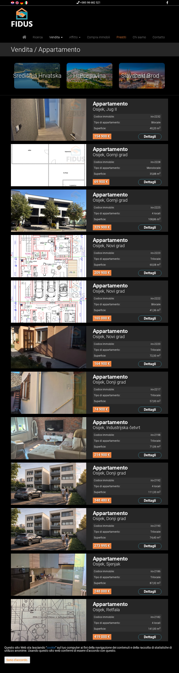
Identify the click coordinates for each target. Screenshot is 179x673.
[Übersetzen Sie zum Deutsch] (22, 2)
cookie (51, 647)
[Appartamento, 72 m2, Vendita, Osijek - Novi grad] (48, 347)
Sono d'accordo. (17, 660)
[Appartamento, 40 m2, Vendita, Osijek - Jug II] (48, 120)
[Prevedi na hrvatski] (13, 2)
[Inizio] (24, 37)
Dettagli (150, 136)
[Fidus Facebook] (167, 2)
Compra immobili (98, 37)
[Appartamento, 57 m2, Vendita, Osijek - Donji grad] (48, 393)
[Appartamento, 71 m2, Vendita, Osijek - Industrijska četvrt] (48, 438)
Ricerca (38, 37)
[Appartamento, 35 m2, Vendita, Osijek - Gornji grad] (48, 165)
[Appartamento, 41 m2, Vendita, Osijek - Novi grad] (48, 301)
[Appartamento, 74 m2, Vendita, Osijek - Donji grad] (48, 529)
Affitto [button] (73, 37)
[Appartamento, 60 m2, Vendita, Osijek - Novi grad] (48, 256)
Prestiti (121, 37)
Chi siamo (139, 37)
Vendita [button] (54, 37)
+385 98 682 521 (89, 2)
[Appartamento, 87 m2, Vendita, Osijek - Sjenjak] (48, 575)
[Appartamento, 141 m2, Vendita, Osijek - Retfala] (48, 620)
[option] (37, 76)
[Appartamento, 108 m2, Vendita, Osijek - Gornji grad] (48, 211)
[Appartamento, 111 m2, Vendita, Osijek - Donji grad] (48, 484)
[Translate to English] (17, 2)
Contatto (159, 37)
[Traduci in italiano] (27, 2)
